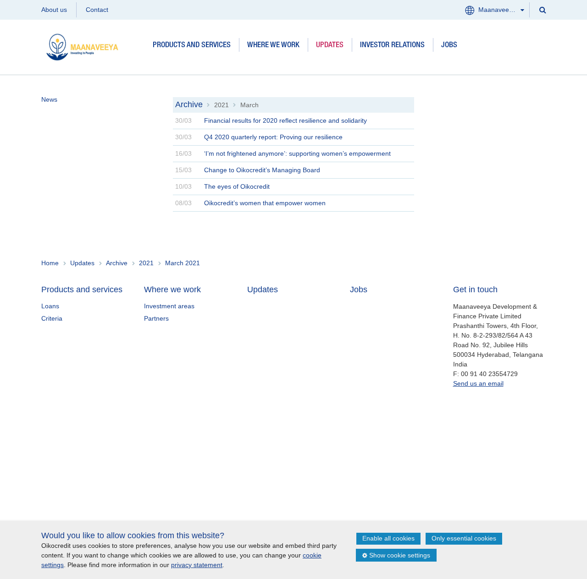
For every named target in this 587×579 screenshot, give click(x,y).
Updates (329, 45)
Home (50, 263)
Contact (97, 9)
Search (542, 9)
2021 (221, 105)
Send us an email (478, 383)
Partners (156, 318)
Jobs (449, 45)
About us (54, 9)
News (49, 99)
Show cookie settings (399, 555)
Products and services (192, 45)
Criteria (51, 318)
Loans (50, 306)
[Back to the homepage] (92, 45)
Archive (189, 104)
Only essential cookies (464, 538)
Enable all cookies (388, 538)
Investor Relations (392, 45)
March (249, 105)
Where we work (273, 45)
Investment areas (169, 306)
